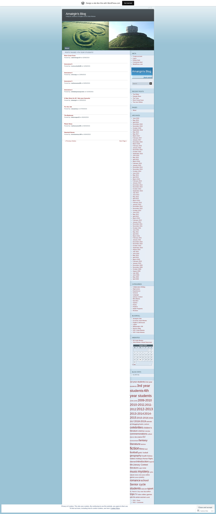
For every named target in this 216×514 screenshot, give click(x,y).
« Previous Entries (70, 141)
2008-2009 (133, 401)
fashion (143, 444)
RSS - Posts (136, 500)
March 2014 (136, 179)
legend (151, 462)
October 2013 (137, 189)
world (148, 497)
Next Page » (123, 141)
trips (132, 494)
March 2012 (136, 218)
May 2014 (136, 175)
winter (138, 497)
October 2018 (137, 128)
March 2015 (136, 161)
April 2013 (136, 198)
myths (151, 472)
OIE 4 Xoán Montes (139, 332)
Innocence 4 (68, 72)
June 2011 (136, 230)
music (134, 471)
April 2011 (136, 234)
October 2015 (137, 151)
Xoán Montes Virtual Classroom (142, 342)
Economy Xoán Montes (140, 320)
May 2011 (136, 232)
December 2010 (137, 242)
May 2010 (136, 255)
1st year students (137, 382)
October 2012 (137, 210)
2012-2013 (145, 409)
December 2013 (137, 185)
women (143, 497)
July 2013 (136, 192)
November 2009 (137, 267)
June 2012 (136, 212)
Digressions (136, 289)
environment (134, 440)
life (131, 465)
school (145, 480)
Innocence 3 (68, 81)
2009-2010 (145, 400)
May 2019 (136, 120)
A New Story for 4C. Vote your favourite (77, 98)
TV (136, 494)
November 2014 (137, 169)
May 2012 (136, 214)
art (131, 424)
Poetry (135, 304)
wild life (132, 497)
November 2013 (137, 187)
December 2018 (137, 124)
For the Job (68, 107)
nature (132, 475)
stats (141, 491)
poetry (141, 477)
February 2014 (137, 181)
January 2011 (137, 240)
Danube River (137, 96)
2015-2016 (142, 417)
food (146, 449)
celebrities (136, 427)
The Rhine (136, 94)
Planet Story (68, 124)
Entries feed (136, 60)
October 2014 (137, 171)
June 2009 (136, 275)
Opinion (135, 302)
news (136, 475)
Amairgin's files (137, 318)
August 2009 (136, 271)
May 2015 (136, 157)
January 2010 (137, 263)
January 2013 (137, 204)
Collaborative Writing (139, 287)
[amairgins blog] (142, 73)
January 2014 (137, 183)
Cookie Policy (115, 508)
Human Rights (148, 459)
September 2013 (138, 191)
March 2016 (136, 143)
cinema (141, 431)
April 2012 (136, 216)
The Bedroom (68, 115)
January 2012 (137, 222)
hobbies (133, 459)
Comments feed (137, 62)
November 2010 (137, 243)
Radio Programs (138, 308)
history (149, 456)
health (144, 456)
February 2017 (137, 138)
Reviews (135, 310)
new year (142, 475)
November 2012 (137, 208)
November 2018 (137, 126)
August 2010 (136, 249)
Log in (134, 58)
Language (136, 295)
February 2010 (137, 261)
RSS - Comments (138, 502)
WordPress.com (138, 64)
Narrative (135, 300)
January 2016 (137, 147)
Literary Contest (137, 297)
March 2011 (136, 236)
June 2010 (136, 253)
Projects (135, 306)
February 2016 (137, 145)
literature (134, 468)
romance (135, 480)
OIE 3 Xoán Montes (139, 330)
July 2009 (136, 273)
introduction (142, 461)
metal (144, 468)
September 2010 (138, 247)
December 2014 (137, 167)
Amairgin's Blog (76, 13)
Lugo (140, 468)
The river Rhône (138, 102)
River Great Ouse (70, 55)
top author (147, 491)
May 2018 (136, 132)
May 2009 (136, 277)
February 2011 (137, 238)
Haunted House (69, 132)
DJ (144, 437)
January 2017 (137, 140)
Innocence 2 (68, 90)
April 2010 (136, 257)
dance (132, 437)
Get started (128, 3)
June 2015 (136, 155)
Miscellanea (136, 298)
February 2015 (137, 163)
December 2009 (137, 265)
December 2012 (137, 206)
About (67, 48)
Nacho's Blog (137, 328)
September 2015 (138, 153)
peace (137, 477)
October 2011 (137, 228)
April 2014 (136, 177)
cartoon (146, 424)
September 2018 (138, 130)
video (140, 494)
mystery (143, 471)
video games (147, 494)
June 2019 (136, 118)
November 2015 (137, 149)
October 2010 (137, 245)
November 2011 (137, 226)
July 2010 (136, 251)
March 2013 (136, 200)
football (134, 452)
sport (150, 488)
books (141, 424)
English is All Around (139, 322)
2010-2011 (137, 404)
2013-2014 (137, 413)
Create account (137, 56)
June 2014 (136, 173)
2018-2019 (140, 421)
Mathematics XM (138, 326)
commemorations (138, 434)
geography (136, 455)
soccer (144, 489)
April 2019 (136, 122)
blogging (135, 424)
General (135, 293)
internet (133, 462)
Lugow (135, 324)
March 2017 (136, 136)
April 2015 (136, 159)
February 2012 (137, 220)
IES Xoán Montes (138, 340)
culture (150, 434)
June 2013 (136, 194)
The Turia (136, 98)
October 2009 (137, 269)
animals (149, 421)
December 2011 (137, 224)
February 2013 (137, 202)
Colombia (147, 431)
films (142, 449)
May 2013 (136, 196)
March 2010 (136, 259)
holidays (139, 459)
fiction (134, 448)
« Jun (134, 364)
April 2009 (136, 279)
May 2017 (136, 134)
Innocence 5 (68, 64)
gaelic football (143, 453)
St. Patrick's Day (135, 491)
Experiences (136, 291)
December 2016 (137, 142)
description (138, 437)
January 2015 (137, 165)
